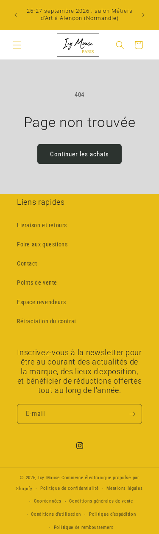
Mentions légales (124, 488)
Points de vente (37, 282)
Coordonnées (47, 501)
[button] (17, 45)
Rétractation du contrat (46, 321)
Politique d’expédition (112, 514)
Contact (27, 263)
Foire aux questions (42, 244)
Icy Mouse (49, 477)
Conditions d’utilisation (56, 514)
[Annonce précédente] (15, 15)
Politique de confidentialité (69, 488)
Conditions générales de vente (101, 501)
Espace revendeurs (41, 302)
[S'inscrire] (132, 414)
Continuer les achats (79, 154)
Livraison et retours (42, 225)
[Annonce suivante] (143, 15)
